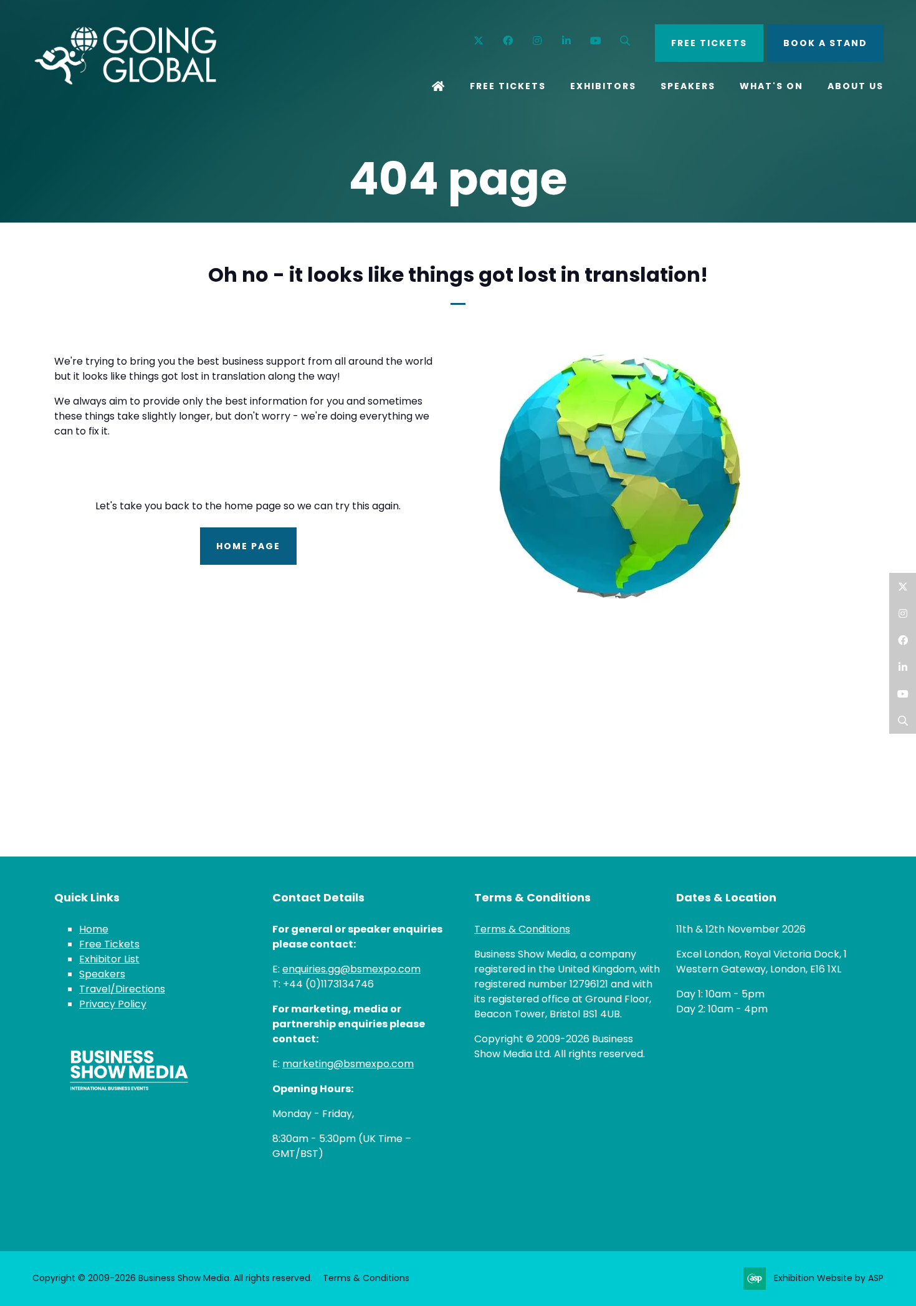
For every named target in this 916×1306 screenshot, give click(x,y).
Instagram (537, 40)
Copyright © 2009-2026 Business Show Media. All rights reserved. (172, 1278)
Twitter (478, 40)
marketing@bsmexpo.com (348, 1064)
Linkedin (566, 40)
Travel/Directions (122, 989)
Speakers (688, 86)
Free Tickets (508, 86)
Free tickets (709, 43)
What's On (771, 86)
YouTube (596, 40)
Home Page (248, 546)
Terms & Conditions (522, 929)
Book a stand (825, 43)
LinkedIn (902, 666)
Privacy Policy (112, 1004)
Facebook (508, 40)
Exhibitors (603, 86)
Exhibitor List (109, 959)
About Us (856, 86)
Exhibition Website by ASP (829, 1278)
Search (625, 40)
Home (439, 87)
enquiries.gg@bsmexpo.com (351, 969)
